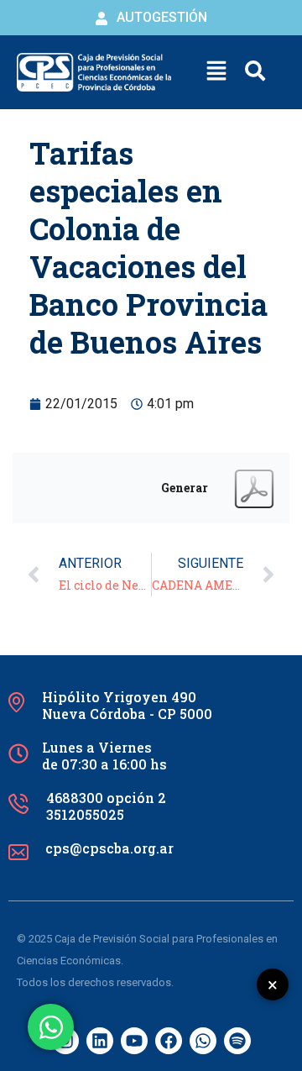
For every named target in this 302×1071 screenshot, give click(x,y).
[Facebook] (168, 1040)
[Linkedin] (99, 1040)
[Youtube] (134, 1040)
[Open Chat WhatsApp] (51, 1027)
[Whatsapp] (203, 1040)
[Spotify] (237, 1040)
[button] (216, 72)
